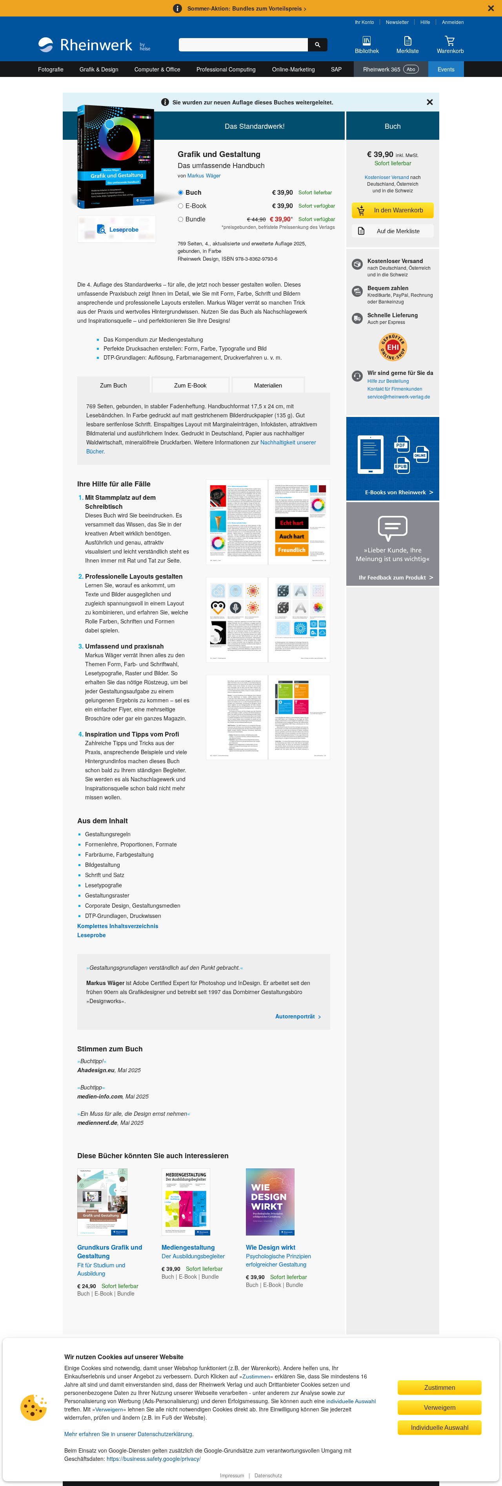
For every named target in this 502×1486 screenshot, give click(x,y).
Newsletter (397, 21)
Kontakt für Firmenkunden (394, 388)
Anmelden (453, 21)
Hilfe (425, 21)
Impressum (232, 1475)
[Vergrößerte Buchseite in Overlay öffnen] (268, 522)
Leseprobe (91, 935)
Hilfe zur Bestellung (388, 380)
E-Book (196, 205)
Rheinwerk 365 (389, 69)
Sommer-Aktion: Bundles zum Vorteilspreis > (247, 8)
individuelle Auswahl (351, 1401)
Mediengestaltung (193, 1251)
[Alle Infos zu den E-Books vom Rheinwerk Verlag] (392, 459)
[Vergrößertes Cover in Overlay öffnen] (113, 157)
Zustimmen (256, 1376)
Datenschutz (268, 1475)
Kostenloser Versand (387, 177)
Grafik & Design (99, 69)
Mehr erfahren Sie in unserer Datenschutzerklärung (128, 1434)
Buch (194, 192)
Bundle (196, 218)
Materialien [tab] (268, 385)
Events (446, 69)
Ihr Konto (364, 21)
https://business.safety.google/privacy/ (154, 1458)
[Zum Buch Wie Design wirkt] (270, 1202)
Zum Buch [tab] (113, 385)
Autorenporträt (295, 1016)
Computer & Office (157, 69)
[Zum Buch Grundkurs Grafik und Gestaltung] (102, 1202)
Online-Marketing (293, 69)
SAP (336, 69)
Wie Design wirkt (278, 1255)
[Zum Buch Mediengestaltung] (186, 1202)
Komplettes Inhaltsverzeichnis (117, 926)
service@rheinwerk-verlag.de (398, 396)
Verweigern (109, 1409)
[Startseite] (94, 45)
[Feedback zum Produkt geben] (392, 544)
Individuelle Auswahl (440, 1427)
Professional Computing (226, 69)
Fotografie (51, 69)
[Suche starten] (317, 44)
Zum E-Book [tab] (190, 385)
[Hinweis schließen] (491, 8)
